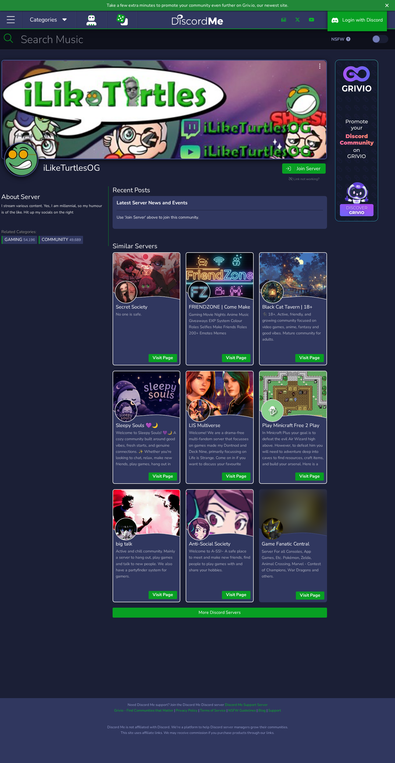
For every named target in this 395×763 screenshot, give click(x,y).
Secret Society (131, 306)
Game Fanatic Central (285, 543)
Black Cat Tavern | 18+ (287, 306)
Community (61, 240)
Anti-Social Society (209, 543)
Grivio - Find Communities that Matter (143, 710)
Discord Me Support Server (246, 704)
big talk (124, 543)
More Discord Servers (220, 612)
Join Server (308, 168)
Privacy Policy (187, 710)
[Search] (8, 38)
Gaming (20, 240)
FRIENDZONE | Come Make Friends (219, 310)
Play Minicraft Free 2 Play (290, 425)
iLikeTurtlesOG (71, 168)
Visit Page (163, 358)
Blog (262, 710)
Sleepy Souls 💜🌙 (137, 425)
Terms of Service (213, 710)
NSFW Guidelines (242, 710)
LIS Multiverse (204, 425)
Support (274, 710)
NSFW (338, 39)
